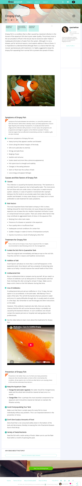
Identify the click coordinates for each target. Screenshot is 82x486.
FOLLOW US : (55, 480)
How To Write (43, 481)
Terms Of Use (17, 481)
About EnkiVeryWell (30, 481)
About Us (37, 2)
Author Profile (70, 46)
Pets (8, 20)
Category (29, 2)
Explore (45, 2)
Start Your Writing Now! (41, 468)
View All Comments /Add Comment (31, 455)
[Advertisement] (31, 63)
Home (9, 481)
